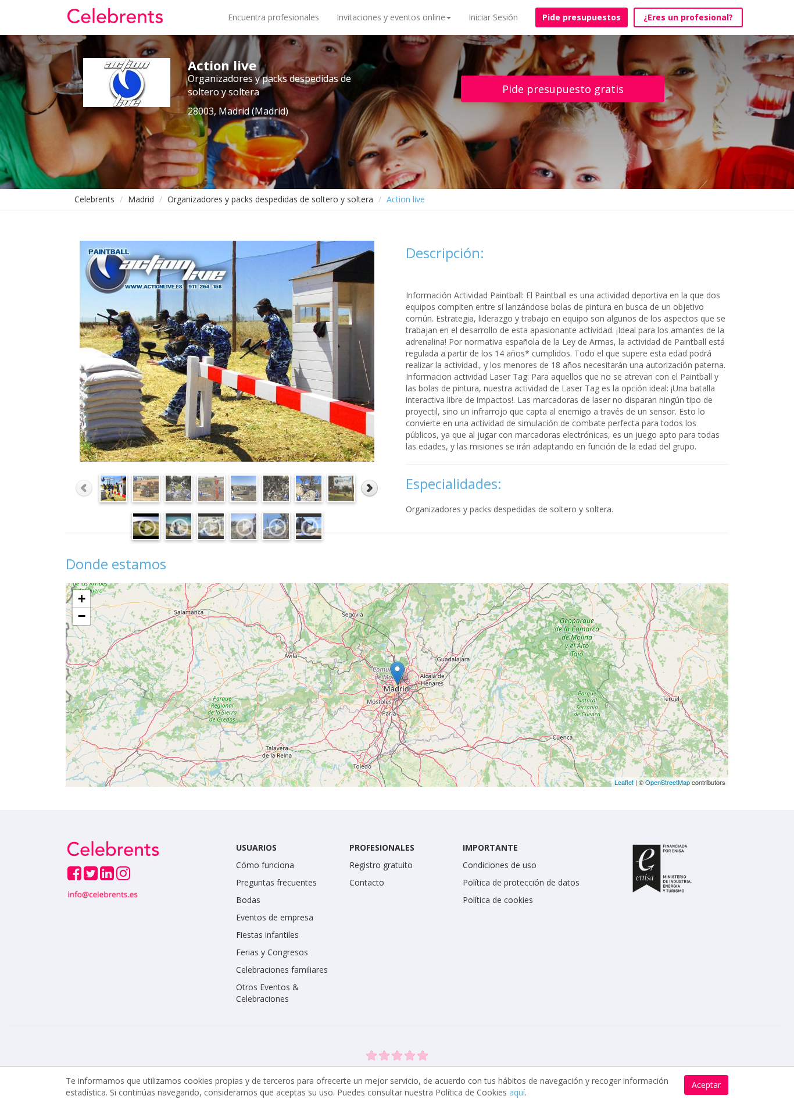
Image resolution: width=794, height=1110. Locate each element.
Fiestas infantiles (267, 934)
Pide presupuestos (581, 17)
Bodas (248, 899)
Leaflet (624, 782)
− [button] (81, 616)
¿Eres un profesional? (688, 17)
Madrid (141, 199)
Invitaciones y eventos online (391, 17)
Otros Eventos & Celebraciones (267, 992)
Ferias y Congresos (272, 952)
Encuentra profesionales (273, 17)
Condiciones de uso (500, 864)
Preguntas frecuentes (276, 882)
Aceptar (706, 1084)
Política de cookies (498, 899)
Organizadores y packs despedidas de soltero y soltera (270, 199)
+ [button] (81, 598)
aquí (517, 1092)
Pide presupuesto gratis (563, 89)
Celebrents (94, 199)
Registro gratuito (381, 864)
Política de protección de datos (521, 882)
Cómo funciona (265, 864)
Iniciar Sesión (493, 17)
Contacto (366, 882)
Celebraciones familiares (282, 969)
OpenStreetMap (667, 782)
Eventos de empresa (274, 917)
